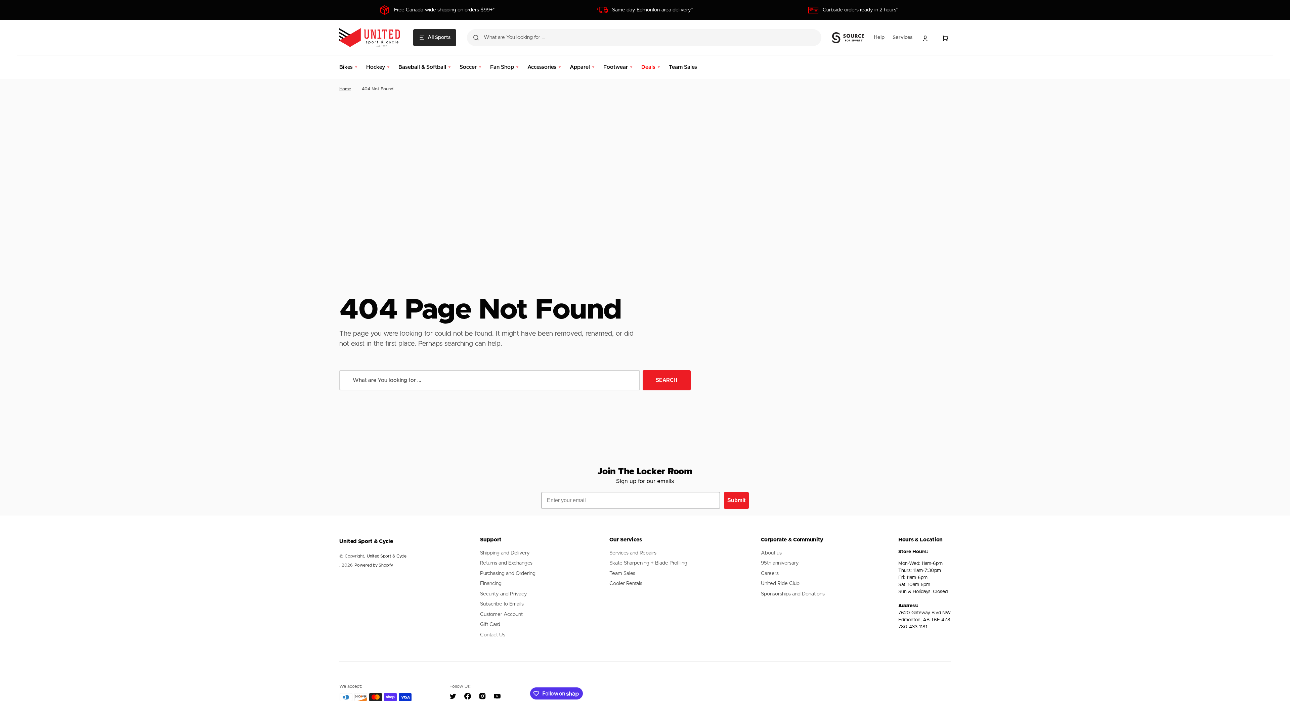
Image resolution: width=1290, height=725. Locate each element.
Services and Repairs (632, 552)
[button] (925, 38)
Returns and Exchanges (506, 563)
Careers (770, 573)
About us (771, 552)
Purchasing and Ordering (507, 573)
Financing (491, 583)
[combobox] (644, 37)
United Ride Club (780, 583)
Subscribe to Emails (502, 604)
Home (345, 89)
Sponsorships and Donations (793, 593)
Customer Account (501, 614)
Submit (736, 500)
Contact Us (492, 634)
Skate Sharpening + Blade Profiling (648, 563)
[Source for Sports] (848, 38)
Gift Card (490, 624)
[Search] (476, 37)
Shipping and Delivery (505, 552)
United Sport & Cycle (386, 556)
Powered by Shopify (373, 565)
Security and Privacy (503, 593)
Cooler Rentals (625, 583)
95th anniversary (780, 563)
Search (667, 380)
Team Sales (622, 573)
